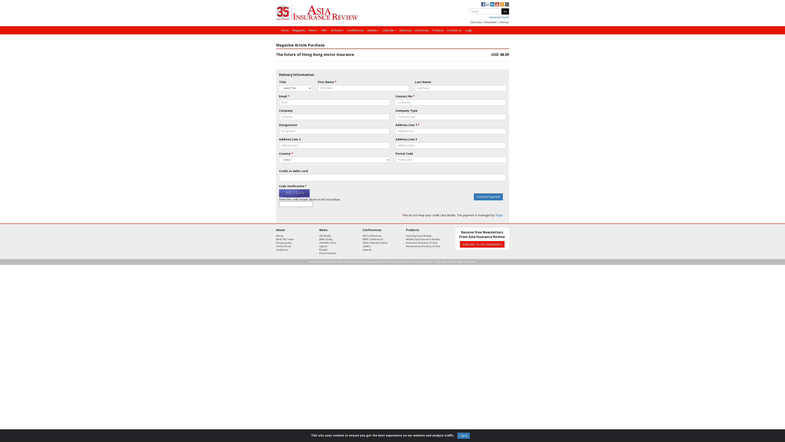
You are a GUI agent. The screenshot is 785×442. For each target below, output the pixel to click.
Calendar (388, 30)
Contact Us (454, 30)
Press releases (327, 253)
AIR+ (324, 30)
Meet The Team (285, 239)
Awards (372, 30)
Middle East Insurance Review (423, 239)
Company (286, 111)
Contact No (405, 96)
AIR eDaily (325, 236)
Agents (323, 246)
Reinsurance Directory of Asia (423, 246)
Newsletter (490, 22)
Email (284, 96)
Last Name (423, 82)
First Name (327, 82)
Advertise (405, 30)
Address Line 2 (290, 139)
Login (468, 30)
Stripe (499, 215)
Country (286, 154)
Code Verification (293, 186)
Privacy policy (284, 243)
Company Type (406, 111)
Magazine (298, 30)
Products (438, 30)
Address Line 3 (406, 139)
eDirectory (422, 30)
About (279, 236)
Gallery (367, 246)
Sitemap (504, 22)
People (323, 249)
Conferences (355, 30)
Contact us (282, 249)
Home (285, 30)
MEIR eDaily (325, 239)
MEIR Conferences (373, 239)
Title (282, 82)
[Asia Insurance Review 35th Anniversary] (317, 12)
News (312, 30)
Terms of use (283, 246)
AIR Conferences (372, 236)
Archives (336, 30)
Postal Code (404, 154)
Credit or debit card (293, 171)
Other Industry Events (375, 243)
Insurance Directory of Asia (421, 243)
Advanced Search (499, 17)
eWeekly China (327, 243)
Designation (288, 125)
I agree (464, 435)
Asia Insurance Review (418, 236)
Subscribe (476, 22)
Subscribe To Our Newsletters (482, 244)
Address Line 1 (407, 125)
